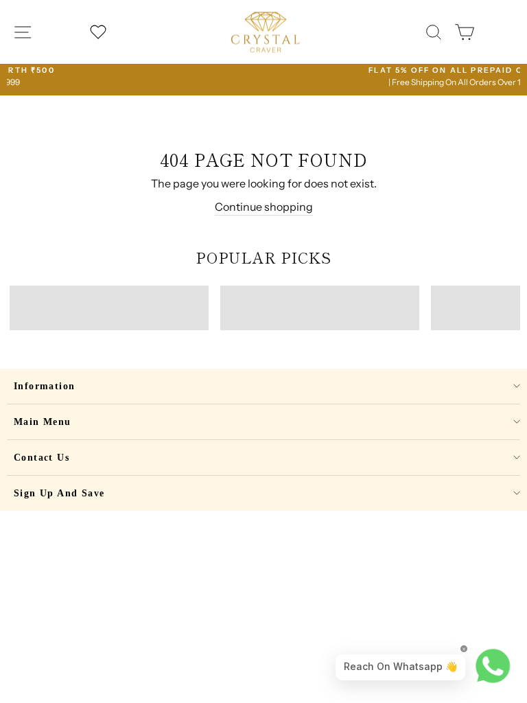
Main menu (42, 422)
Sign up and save (59, 493)
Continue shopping (264, 207)
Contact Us (41, 457)
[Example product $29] (109, 308)
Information (44, 386)
